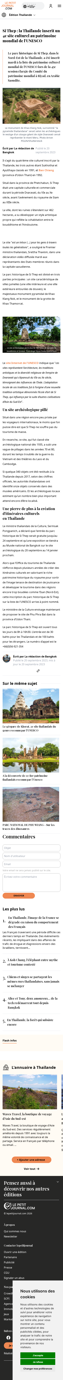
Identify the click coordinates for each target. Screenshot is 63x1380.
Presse (8, 1267)
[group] (40, 5)
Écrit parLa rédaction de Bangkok (18, 150)
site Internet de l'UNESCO (22, 363)
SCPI (6, 1298)
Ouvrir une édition (15, 1252)
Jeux (6, 1314)
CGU (6, 1272)
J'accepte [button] (38, 1355)
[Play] (40, 6)
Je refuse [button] (38, 1362)
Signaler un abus (14, 1278)
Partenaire (10, 1257)
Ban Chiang (46, 170)
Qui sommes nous (15, 1231)
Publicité (9, 1262)
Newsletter (10, 1236)
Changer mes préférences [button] (37, 1368)
